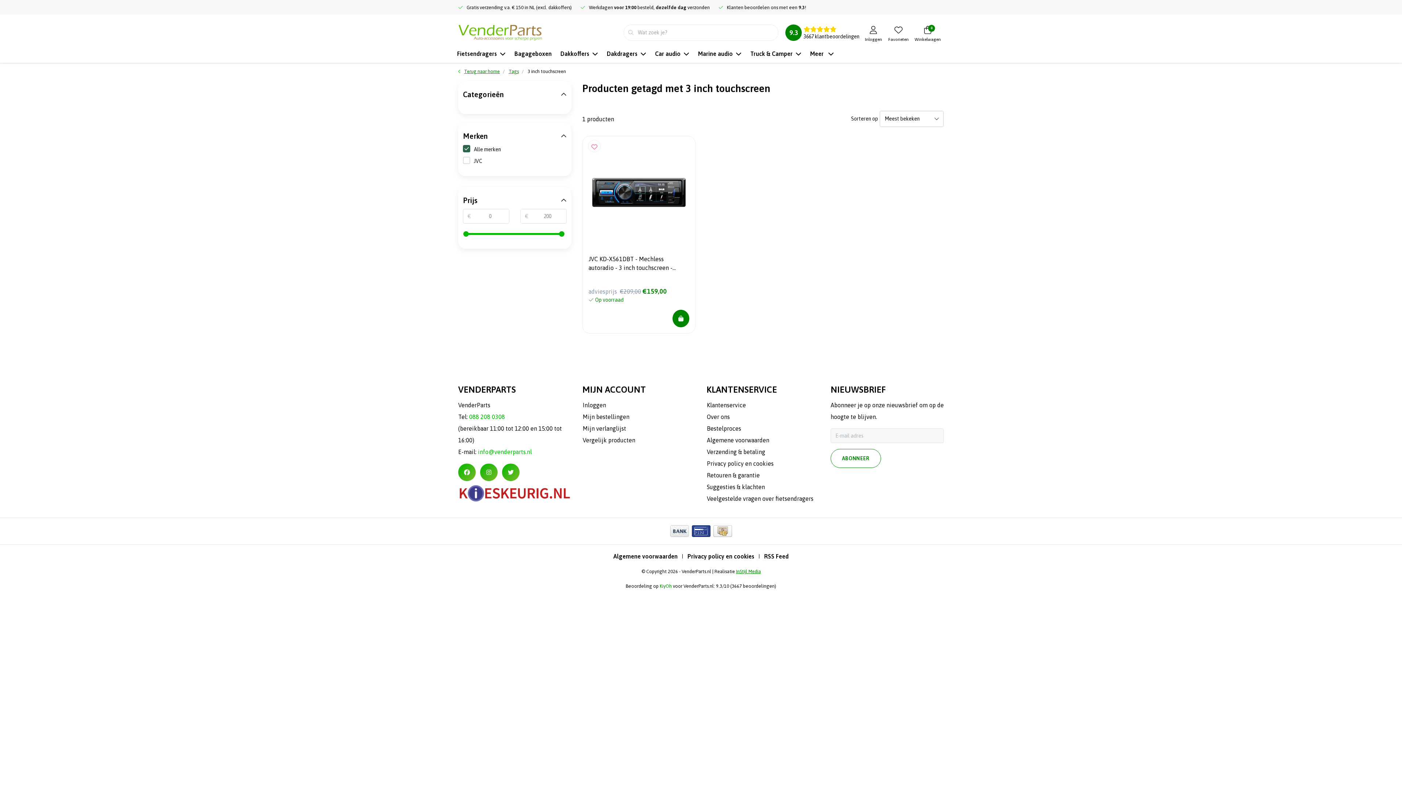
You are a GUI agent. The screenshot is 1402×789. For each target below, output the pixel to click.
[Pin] (701, 531)
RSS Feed (776, 556)
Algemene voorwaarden (645, 556)
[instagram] (489, 472)
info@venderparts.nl (505, 452)
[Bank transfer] (679, 531)
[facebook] (467, 472)
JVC (478, 161)
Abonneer (856, 458)
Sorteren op (864, 119)
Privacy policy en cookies (720, 556)
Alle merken (487, 149)
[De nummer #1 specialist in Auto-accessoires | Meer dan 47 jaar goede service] (500, 31)
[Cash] (722, 531)
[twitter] (511, 472)
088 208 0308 (487, 416)
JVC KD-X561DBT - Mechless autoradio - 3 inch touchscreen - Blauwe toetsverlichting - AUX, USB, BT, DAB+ (635, 264)
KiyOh (666, 586)
